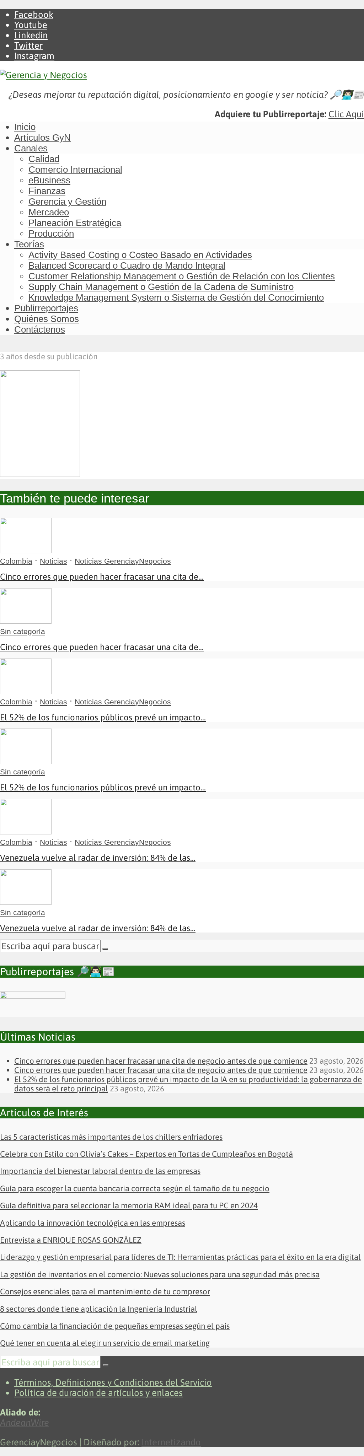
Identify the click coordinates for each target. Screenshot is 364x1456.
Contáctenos (39, 329)
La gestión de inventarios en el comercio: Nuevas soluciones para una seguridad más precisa (160, 1274)
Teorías (29, 244)
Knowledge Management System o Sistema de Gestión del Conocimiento (176, 297)
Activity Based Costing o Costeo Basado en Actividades (140, 255)
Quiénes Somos (46, 319)
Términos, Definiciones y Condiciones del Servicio (113, 1382)
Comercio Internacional (75, 169)
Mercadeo (48, 212)
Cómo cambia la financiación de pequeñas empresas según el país (115, 1326)
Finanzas (46, 191)
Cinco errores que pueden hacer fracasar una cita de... (102, 576)
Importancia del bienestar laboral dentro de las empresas (100, 1171)
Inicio (25, 127)
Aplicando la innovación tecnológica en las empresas (92, 1222)
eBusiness (49, 180)
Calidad (43, 159)
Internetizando (171, 1442)
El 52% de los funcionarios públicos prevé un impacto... (103, 717)
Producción (51, 233)
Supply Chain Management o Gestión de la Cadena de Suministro (161, 287)
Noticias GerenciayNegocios (123, 561)
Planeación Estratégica (74, 223)
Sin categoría (22, 631)
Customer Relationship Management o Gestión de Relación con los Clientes (181, 276)
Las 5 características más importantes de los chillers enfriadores (111, 1136)
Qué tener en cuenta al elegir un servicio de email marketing (105, 1343)
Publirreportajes (46, 308)
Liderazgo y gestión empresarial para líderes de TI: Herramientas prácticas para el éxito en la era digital (180, 1257)
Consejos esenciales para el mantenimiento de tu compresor (105, 1291)
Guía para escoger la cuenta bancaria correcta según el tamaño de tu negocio (134, 1188)
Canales (31, 148)
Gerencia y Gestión (67, 201)
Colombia (16, 561)
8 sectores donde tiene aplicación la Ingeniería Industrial (98, 1308)
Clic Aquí (346, 114)
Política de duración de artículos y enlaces (98, 1392)
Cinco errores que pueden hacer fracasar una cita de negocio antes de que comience (160, 1060)
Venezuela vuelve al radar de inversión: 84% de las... (98, 858)
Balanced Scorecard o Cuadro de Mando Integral (126, 265)
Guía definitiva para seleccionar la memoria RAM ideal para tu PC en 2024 (129, 1205)
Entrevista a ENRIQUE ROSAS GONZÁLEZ (70, 1240)
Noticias (53, 561)
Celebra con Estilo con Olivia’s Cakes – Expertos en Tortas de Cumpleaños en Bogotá (146, 1154)
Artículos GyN (42, 138)
